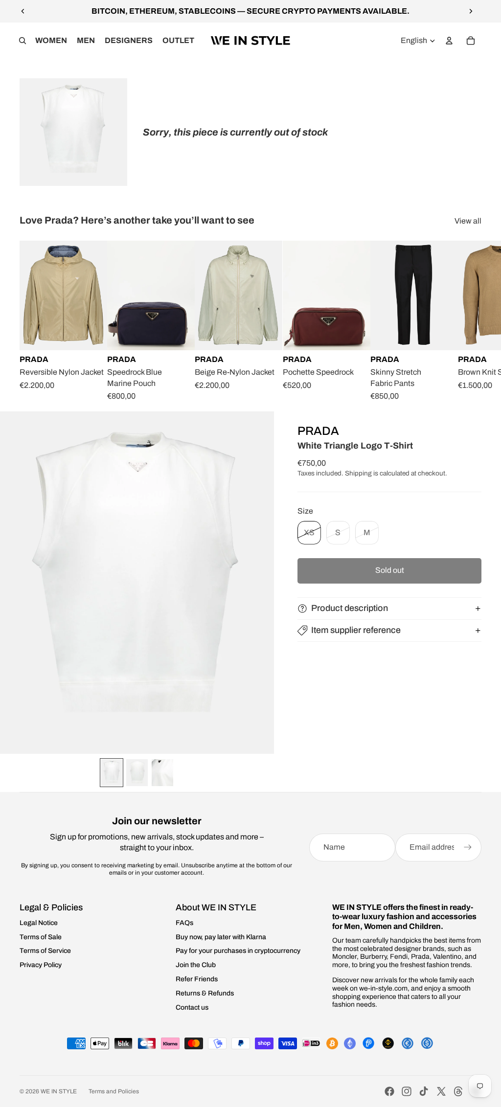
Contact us (192, 1007)
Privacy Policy (41, 965)
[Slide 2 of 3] (137, 772)
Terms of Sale (41, 937)
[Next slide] (470, 11)
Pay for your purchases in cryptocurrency (238, 950)
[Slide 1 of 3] (111, 772)
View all (468, 221)
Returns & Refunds (205, 993)
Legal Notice (39, 922)
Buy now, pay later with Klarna (221, 937)
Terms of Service (45, 950)
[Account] (449, 40)
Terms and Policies (114, 1091)
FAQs (184, 922)
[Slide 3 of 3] (162, 772)
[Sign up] (467, 847)
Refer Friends (197, 979)
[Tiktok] (424, 1091)
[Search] (22, 40)
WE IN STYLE (59, 1091)
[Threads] (458, 1091)
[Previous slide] (23, 11)
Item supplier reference (356, 630)
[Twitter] (441, 1091)
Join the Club (196, 965)
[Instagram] (406, 1091)
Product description (349, 608)
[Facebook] (389, 1091)
